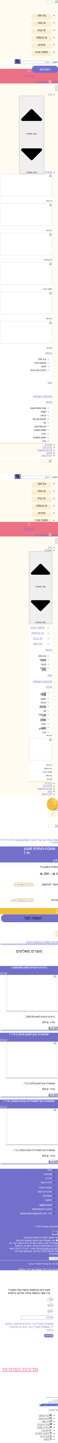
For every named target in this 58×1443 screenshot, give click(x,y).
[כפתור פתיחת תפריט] (56, 88)
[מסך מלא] (54, 1397)
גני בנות (42, 840)
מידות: (54, 900)
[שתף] (51, 1397)
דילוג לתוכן (53, 1402)
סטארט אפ (36, 1269)
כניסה (48, 353)
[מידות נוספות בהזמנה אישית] (56, 935)
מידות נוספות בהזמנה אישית (42, 942)
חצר (49, 382)
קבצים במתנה (56, 809)
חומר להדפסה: (49, 884)
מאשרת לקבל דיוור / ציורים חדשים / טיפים (29, 1323)
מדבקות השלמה (42, 396)
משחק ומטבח (22, 840)
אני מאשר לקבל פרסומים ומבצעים (41, 1237)
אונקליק (21, 1269)
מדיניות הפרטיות (48, 1248)
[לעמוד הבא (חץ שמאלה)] (54, 1400)
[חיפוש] (18, 61)
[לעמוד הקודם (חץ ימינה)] (57, 1400)
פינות (49, 402)
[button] (49, 1405)
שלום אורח (29, 76)
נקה (12, 900)
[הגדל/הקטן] (57, 1397)
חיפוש (55, 62)
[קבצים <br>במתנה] (55, 802)
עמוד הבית (52, 840)
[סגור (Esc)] (48, 1397)
